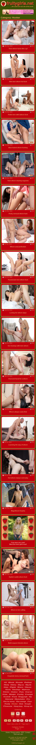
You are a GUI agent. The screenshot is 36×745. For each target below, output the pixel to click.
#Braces (20, 687)
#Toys (29, 701)
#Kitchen (6, 692)
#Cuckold (6, 697)
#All (5, 682)
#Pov (28, 699)
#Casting (20, 694)
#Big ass (21, 685)
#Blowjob (12, 694)
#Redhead (28, 682)
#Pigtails (13, 687)
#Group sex (28, 706)
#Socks (8, 689)
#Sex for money (9, 701)
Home (8, 732)
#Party (21, 692)
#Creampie (29, 694)
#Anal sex (28, 692)
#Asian (4, 694)
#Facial (14, 697)
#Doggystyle (22, 697)
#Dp (30, 697)
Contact (27, 732)
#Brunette (19, 682)
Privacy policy (15, 732)
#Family (7, 704)
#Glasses (28, 687)
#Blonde (11, 682)
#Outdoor (14, 692)
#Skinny (13, 685)
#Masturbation (19, 699)
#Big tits (28, 685)
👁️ (18, 713)
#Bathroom (26, 689)
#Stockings (16, 689)
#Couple (28, 704)
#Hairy (6, 687)
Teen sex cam (18, 734)
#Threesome (7, 706)
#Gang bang (18, 706)
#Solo (21, 704)
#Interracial (9, 699)
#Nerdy (6, 685)
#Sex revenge (21, 701)
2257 (23, 732)
